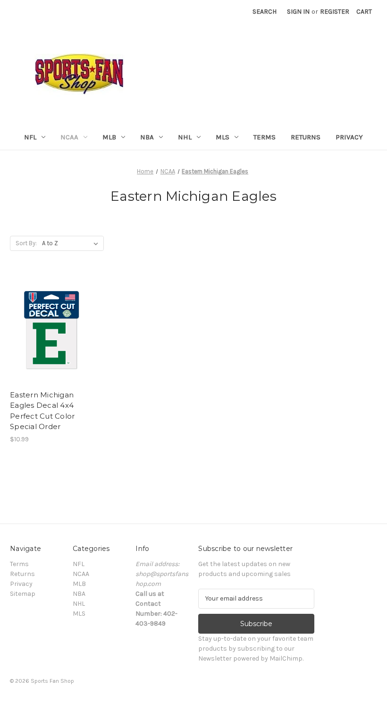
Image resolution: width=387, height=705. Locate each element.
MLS (222, 137)
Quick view (51, 321)
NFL (30, 137)
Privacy (349, 137)
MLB (109, 137)
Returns (305, 137)
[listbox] (72, 243)
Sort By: (26, 243)
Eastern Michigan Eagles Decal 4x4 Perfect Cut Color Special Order (42, 410)
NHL (185, 137)
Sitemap (22, 594)
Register (334, 12)
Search (264, 12)
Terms (264, 137)
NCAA (69, 137)
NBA (147, 137)
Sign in (298, 12)
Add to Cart (52, 337)
